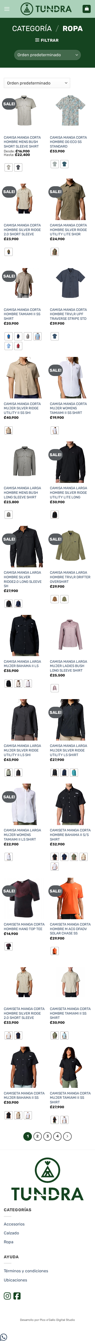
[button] (7, 9)
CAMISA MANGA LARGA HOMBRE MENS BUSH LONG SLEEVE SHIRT (22, 492)
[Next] (67, 1136)
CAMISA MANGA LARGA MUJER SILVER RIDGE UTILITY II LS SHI (22, 750)
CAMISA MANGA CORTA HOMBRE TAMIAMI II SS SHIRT (22, 314)
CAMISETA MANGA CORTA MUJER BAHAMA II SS (24, 1095)
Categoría (32, 28)
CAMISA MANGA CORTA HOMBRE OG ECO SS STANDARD (68, 141)
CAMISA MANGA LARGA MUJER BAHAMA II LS (22, 663)
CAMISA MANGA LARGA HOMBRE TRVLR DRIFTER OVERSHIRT (70, 576)
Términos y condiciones (26, 1270)
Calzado (11, 1233)
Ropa (8, 1241)
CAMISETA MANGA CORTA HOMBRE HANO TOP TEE (24, 926)
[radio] (8, 167)
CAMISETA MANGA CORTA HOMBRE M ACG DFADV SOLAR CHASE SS (70, 928)
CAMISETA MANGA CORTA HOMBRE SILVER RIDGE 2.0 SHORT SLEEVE (24, 1013)
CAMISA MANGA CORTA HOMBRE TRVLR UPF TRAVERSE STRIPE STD (68, 314)
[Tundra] (46, 9)
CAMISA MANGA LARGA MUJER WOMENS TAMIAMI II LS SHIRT (22, 834)
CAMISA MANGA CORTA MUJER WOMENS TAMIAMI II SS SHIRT (68, 408)
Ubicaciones (15, 1280)
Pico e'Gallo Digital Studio (57, 1320)
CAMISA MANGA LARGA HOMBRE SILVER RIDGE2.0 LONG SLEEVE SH (23, 579)
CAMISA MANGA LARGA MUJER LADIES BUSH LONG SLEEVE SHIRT (68, 665)
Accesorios (14, 1224)
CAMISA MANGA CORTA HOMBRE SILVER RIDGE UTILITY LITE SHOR (68, 229)
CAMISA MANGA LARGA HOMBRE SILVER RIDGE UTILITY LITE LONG (68, 492)
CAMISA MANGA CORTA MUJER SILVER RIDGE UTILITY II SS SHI (22, 408)
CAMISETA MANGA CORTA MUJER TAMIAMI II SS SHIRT (70, 1097)
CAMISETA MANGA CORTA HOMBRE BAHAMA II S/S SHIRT (70, 834)
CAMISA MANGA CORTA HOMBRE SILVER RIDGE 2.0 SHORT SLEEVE (22, 229)
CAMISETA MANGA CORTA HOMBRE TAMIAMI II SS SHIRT (70, 1013)
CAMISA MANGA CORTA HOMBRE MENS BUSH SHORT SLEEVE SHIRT (22, 141)
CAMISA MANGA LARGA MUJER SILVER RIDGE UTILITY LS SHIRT (68, 750)
